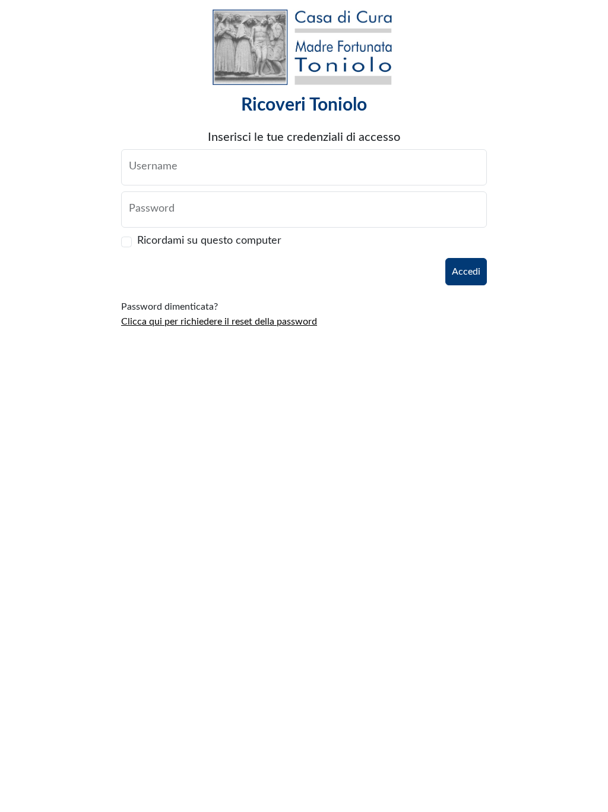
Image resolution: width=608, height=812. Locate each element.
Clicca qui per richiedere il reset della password (219, 321)
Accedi (466, 271)
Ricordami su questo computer (209, 240)
